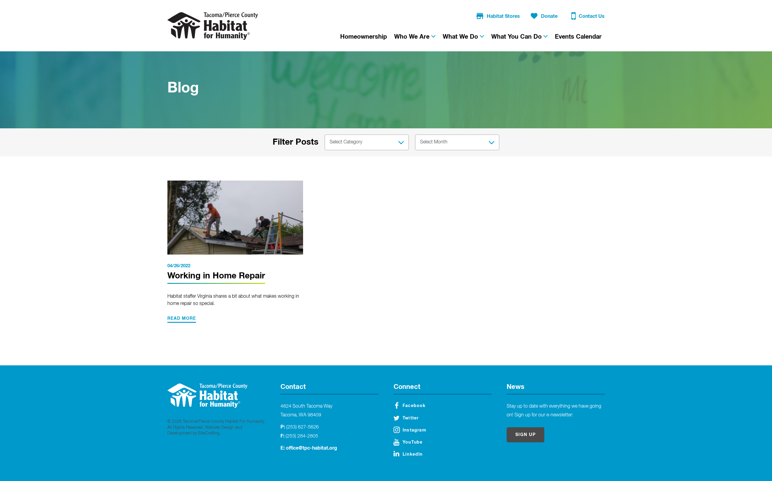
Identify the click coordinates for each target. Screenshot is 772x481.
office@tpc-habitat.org (311, 448)
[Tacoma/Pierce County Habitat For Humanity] (212, 26)
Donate (549, 16)
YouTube (412, 442)
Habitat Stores (503, 16)
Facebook (414, 406)
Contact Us (592, 16)
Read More (181, 318)
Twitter (411, 418)
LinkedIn (413, 454)
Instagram (414, 430)
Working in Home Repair (216, 276)
